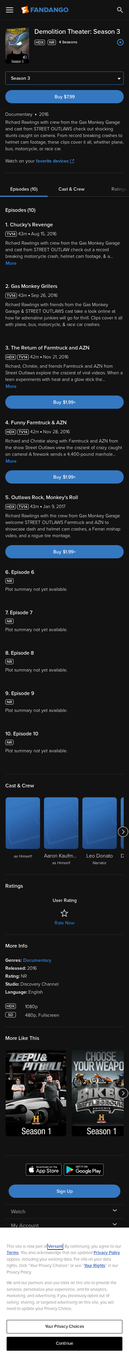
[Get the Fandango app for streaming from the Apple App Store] (43, 1170)
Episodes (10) (24, 189)
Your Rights (94, 1265)
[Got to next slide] (123, 831)
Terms (13, 1252)
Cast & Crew (71, 189)
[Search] (120, 10)
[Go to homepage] (45, 10)
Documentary (37, 960)
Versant (55, 1246)
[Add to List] (120, 42)
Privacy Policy (107, 1252)
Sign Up (65, 1191)
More (11, 263)
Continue (64, 1343)
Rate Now (64, 923)
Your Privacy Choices (64, 1326)
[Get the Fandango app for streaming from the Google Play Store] (84, 1170)
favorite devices (52, 161)
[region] (64, 1291)
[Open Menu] (9, 10)
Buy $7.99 (65, 97)
